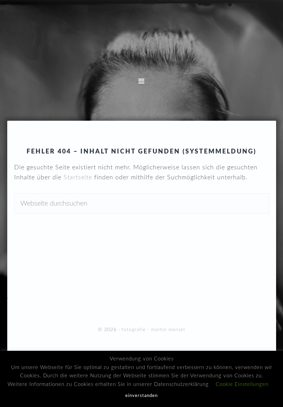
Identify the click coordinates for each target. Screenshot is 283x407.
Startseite (78, 178)
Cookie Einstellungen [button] (242, 384)
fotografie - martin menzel (141, 46)
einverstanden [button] (141, 396)
